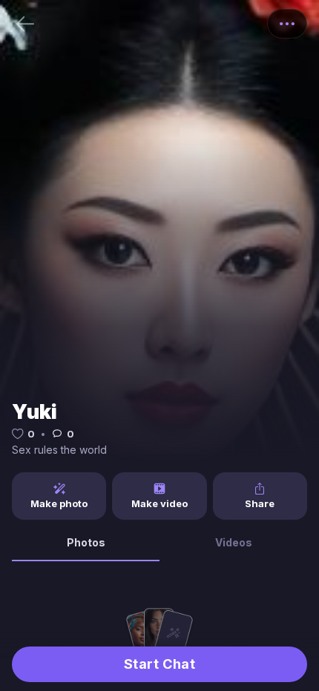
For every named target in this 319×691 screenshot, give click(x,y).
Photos (86, 542)
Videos (233, 542)
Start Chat (159, 664)
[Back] (25, 23)
